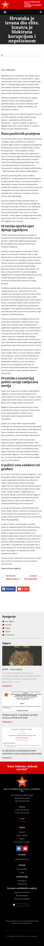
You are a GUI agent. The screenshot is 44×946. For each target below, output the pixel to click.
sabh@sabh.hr (22, 822)
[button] (5, 12)
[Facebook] (19, 848)
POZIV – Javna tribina (12, 669)
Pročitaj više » (7, 686)
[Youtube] (25, 848)
